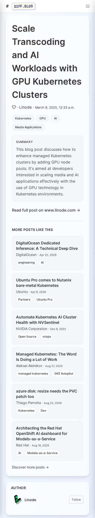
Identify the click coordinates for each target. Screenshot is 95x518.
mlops (47, 336)
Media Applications (28, 127)
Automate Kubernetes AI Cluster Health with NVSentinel (46, 320)
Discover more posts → (30, 467)
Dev (43, 410)
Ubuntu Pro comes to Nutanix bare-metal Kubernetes (43, 283)
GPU (42, 118)
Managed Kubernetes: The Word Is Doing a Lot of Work (46, 357)
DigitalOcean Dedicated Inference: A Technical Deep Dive (47, 245)
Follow (76, 499)
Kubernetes (23, 118)
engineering (26, 262)
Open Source (27, 336)
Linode (25, 107)
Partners (24, 299)
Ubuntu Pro (44, 299)
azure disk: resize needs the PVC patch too (46, 394)
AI (55, 118)
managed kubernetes (33, 373)
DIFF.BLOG (23, 6)
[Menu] (87, 6)
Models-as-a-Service (42, 453)
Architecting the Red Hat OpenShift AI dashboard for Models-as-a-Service (41, 433)
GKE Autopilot (63, 373)
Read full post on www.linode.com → (46, 210)
